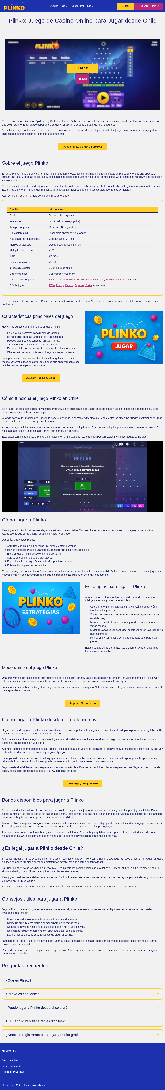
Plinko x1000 (84, 279)
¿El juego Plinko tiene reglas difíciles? (35, 1021)
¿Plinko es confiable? (22, 994)
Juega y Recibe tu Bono (41, 378)
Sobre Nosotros (10, 1060)
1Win (52, 285)
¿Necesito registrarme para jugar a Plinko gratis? (43, 1035)
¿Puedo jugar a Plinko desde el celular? (36, 1008)
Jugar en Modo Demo (82, 703)
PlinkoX (70, 279)
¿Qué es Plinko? (18, 980)
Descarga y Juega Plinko (82, 783)
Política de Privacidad (13, 1071)
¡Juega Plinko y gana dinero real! (83, 146)
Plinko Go (98, 279)
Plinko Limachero (115, 279)
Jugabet (79, 285)
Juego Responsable (12, 1066)
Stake (88, 285)
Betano (69, 285)
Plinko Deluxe (57, 279)
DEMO (125, 6)
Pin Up (60, 285)
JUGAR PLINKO (149, 6)
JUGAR (82, 68)
